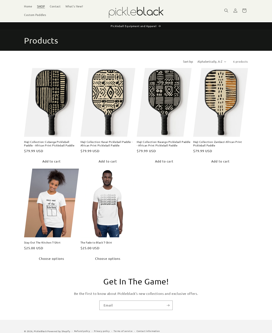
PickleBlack (40, 330)
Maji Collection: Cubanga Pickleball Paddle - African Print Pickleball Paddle (49, 143)
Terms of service (123, 330)
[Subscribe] (168, 305)
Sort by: (188, 61)
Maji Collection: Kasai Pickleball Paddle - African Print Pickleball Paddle (106, 143)
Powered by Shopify (58, 330)
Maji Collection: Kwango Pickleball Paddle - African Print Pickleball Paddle (164, 143)
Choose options (51, 258)
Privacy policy (102, 330)
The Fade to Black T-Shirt (96, 242)
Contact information (148, 330)
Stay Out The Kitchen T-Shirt (42, 242)
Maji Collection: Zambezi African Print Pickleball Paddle (217, 143)
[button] (226, 10)
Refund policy (82, 330)
